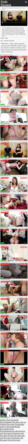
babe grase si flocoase (12, 425)
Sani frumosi (12, 47)
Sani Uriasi (18, 47)
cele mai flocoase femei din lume (11, 439)
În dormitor (19, 45)
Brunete (11, 43)
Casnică (16, 43)
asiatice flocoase (7, 420)
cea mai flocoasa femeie (12, 432)
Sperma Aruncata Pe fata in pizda (18, 49)
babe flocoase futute (11, 424)
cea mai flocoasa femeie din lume (12, 434)
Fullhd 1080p (13, 45)
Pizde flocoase (6, 3)
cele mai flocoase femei (12, 437)
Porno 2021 (6, 47)
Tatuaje (2, 51)
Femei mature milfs (5, 45)
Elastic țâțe (21, 43)
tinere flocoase (9, 51)
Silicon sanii (7, 49)
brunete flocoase (7, 430)
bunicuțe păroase (14, 431)
